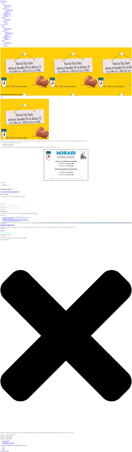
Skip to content (2, 0)
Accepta (2, 445)
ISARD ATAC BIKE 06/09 (7, 225)
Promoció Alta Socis (8, 20)
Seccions (3, 8)
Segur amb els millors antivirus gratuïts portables (8, 232)
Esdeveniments (4, 14)
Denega (5, 445)
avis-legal (6, 46)
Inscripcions (6, 16)
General (1, 97)
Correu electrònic (3, 207)
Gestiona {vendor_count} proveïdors (8, 442)
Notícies (3, 17)
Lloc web (2, 209)
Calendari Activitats (8, 15)
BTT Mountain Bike (8, 13)
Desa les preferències (17, 445)
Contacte (3, 21)
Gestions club (2, 182)
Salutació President (8, 5)
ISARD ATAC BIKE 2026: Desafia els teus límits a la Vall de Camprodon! (14, 219)
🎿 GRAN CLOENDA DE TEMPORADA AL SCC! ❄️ (12, 221)
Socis (3, 18)
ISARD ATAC (7, 12)
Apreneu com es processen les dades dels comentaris (28, 213)
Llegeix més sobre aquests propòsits (8, 443)
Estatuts (6, 7)
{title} (3, 447)
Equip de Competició (10, 33)
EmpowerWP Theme (22, 237)
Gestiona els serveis (5, 441)
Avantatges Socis (7, 19)
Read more (2, 228)
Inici (3, 3)
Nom (1, 205)
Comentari (2, 203)
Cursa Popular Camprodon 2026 (7, 218)
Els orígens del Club (8, 6)
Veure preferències (10, 445)
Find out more (2, 230)
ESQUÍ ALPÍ (7, 9)
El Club (3, 4)
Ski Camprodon (3, 1)
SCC (4, 184)
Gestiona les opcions (5, 440)
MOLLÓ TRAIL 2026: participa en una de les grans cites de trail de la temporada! (15, 220)
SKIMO (6, 11)
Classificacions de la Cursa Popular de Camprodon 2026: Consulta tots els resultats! (16, 217)
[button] (66, 335)
